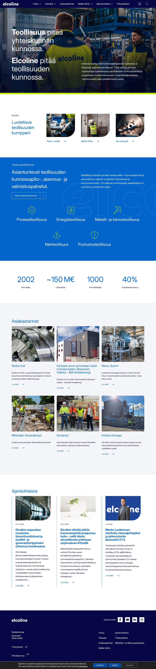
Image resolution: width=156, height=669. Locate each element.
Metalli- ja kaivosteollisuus (117, 219)
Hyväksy (100, 665)
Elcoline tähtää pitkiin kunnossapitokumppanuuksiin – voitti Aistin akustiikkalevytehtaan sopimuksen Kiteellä (78, 536)
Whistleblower (18, 655)
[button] (139, 4)
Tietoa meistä (53, 141)
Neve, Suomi (110, 365)
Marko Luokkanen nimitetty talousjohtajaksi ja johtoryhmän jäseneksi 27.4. (122, 534)
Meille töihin (84, 4)
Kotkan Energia (112, 435)
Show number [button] (17, 638)
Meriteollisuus (56, 244)
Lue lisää (15, 384)
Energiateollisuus (71, 219)
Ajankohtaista (103, 4)
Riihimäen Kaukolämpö (27, 435)
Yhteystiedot (123, 4)
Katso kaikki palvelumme (26, 195)
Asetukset (130, 665)
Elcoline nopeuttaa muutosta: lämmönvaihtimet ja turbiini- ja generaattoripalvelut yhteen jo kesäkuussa (30, 538)
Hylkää (114, 665)
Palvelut (49, 4)
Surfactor (63, 435)
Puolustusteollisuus (94, 244)
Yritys (35, 4)
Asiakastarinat (67, 4)
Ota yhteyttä (122, 141)
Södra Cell (18, 365)
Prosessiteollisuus (32, 219)
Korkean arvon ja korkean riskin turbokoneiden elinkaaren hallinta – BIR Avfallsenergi (77, 369)
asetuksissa (82, 666)
